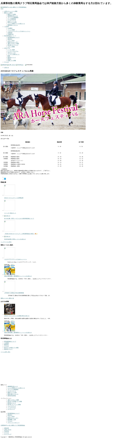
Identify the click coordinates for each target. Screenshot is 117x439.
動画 (9, 56)
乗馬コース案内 (8, 12)
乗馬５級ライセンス (13, 394)
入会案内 (10, 28)
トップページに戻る (6, 242)
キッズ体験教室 (12, 19)
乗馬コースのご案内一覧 (7, 298)
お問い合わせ (7, 429)
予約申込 (6, 431)
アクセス (6, 62)
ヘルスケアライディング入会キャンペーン (19, 31)
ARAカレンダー (12, 52)
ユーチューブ (11, 409)
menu (2, 8)
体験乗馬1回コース (13, 16)
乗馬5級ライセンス (13, 25)
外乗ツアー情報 (12, 60)
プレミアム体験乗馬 (13, 17)
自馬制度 (10, 32)
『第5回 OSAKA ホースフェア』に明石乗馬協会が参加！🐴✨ (21, 233)
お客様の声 (11, 34)
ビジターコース (12, 20)
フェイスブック (12, 406)
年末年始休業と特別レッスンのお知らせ (15, 239)
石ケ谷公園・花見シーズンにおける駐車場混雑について (19, 218)
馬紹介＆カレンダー (13, 42)
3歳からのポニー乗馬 (13, 43)
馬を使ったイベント (13, 45)
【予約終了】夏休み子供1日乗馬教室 (14, 292)
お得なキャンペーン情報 (10, 11)
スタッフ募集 (11, 46)
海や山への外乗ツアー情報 (11, 347)
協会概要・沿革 (12, 419)
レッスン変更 (11, 49)
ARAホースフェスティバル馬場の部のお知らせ (16, 315)
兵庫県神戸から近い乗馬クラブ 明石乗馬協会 (13, 425)
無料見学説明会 (12, 395)
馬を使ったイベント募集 (14, 404)
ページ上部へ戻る (5, 352)
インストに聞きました (14, 54)
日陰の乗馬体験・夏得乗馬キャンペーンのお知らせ (18, 276)
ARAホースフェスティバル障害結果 (13, 197)
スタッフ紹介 (11, 40)
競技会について (8, 349)
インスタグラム (12, 407)
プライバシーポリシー (14, 422)
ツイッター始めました (10, 213)
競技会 (9, 59)
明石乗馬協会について (14, 37)
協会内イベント (12, 57)
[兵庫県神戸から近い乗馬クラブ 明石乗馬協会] (13, 7)
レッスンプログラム (13, 51)
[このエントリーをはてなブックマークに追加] (5, 179)
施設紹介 (10, 39)
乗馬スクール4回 (12, 22)
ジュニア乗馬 (11, 29)
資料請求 (6, 428)
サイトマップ (7, 434)
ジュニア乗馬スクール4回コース (16, 23)
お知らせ (6, 67)
